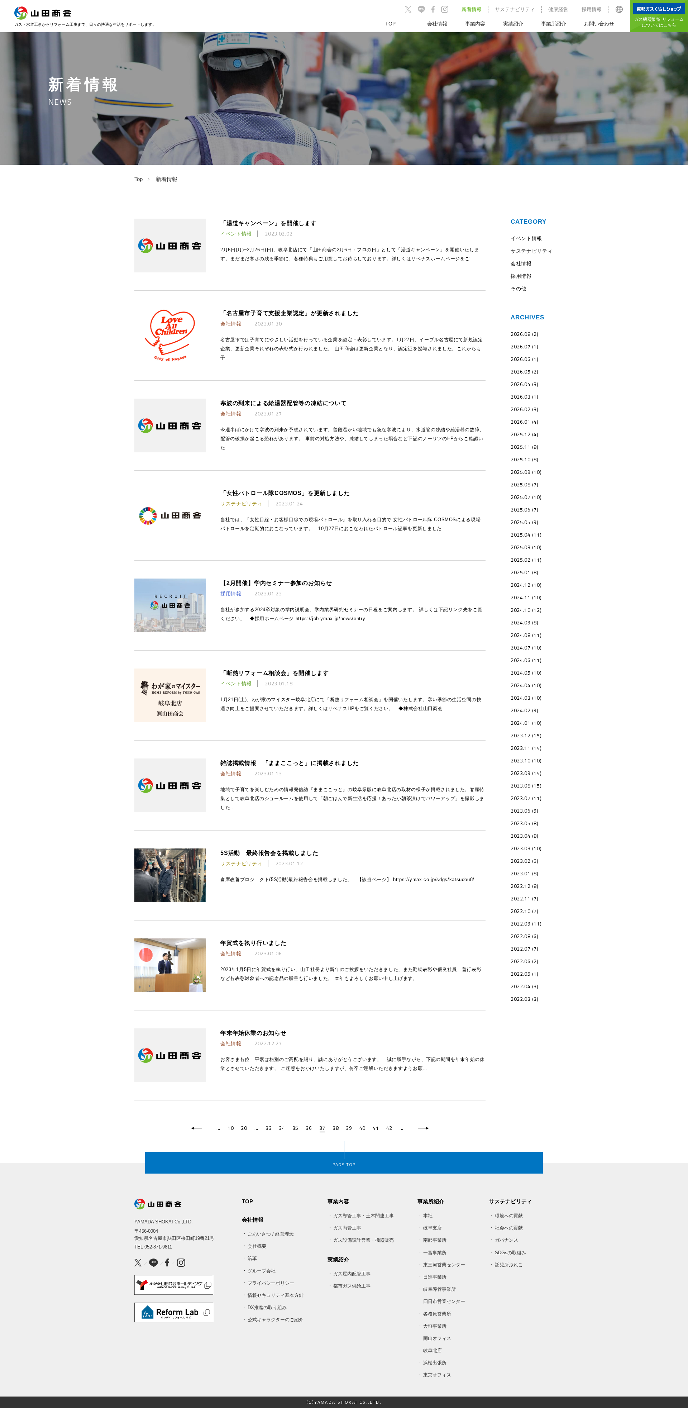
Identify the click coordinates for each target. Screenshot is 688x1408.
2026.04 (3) (525, 384)
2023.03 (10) (526, 848)
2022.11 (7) (525, 898)
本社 (428, 1215)
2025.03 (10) (526, 547)
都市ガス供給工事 (352, 1286)
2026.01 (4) (525, 421)
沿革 (252, 1258)
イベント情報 (526, 238)
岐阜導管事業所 (439, 1289)
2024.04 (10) (526, 685)
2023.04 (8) (525, 835)
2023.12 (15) (526, 735)
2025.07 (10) (526, 497)
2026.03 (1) (525, 396)
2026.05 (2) (525, 371)
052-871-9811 (158, 1247)
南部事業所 (434, 1240)
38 (336, 1128)
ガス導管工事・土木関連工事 (363, 1215)
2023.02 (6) (525, 861)
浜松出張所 (434, 1362)
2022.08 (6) (525, 936)
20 (244, 1128)
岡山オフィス (437, 1338)
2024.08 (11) (526, 635)
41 (376, 1128)
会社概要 (257, 1246)
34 (282, 1128)
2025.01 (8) (525, 572)
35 (295, 1128)
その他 (518, 288)
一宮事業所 (434, 1252)
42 (389, 1128)
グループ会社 (262, 1271)
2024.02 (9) (525, 710)
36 (309, 1128)
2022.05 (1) (525, 973)
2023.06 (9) (525, 810)
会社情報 (521, 263)
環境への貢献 (509, 1215)
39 (349, 1128)
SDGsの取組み (510, 1252)
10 (231, 1128)
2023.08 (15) (526, 785)
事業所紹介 (430, 1201)
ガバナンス (506, 1240)
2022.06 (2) (525, 961)
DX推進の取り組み (267, 1307)
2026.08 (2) (525, 334)
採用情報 (592, 9)
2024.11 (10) (526, 597)
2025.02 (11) (526, 559)
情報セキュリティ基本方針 (276, 1295)
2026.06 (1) (525, 359)
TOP (247, 1201)
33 (269, 1128)
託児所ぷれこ (509, 1264)
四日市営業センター (444, 1301)
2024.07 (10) (526, 647)
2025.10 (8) (525, 459)
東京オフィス (437, 1375)
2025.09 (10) (526, 472)
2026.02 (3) (525, 409)
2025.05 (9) (525, 522)
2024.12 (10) (526, 585)
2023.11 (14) (526, 748)
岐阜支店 (432, 1228)
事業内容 (338, 1201)
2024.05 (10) (526, 672)
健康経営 (558, 9)
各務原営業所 (437, 1314)
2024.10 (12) (526, 610)
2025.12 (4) (525, 434)
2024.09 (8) (525, 622)
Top (138, 179)
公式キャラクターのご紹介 (276, 1319)
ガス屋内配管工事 (352, 1273)
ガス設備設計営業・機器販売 (363, 1240)
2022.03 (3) (525, 999)
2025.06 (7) (525, 509)
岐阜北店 (432, 1350)
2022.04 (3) (525, 986)
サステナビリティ (515, 9)
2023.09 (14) (526, 773)
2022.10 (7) (525, 911)
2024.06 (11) (526, 660)
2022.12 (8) (525, 886)
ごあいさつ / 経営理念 (271, 1234)
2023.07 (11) (526, 798)
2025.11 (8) (525, 447)
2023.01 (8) (525, 873)
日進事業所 (434, 1277)
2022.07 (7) (525, 948)
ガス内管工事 (347, 1228)
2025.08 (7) (525, 484)
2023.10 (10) (526, 760)
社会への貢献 (509, 1228)
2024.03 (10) (526, 697)
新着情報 (472, 9)
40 (362, 1128)
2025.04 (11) (526, 534)
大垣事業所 (434, 1326)
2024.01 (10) (526, 723)
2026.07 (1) (525, 346)
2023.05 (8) (525, 823)
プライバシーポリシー (271, 1283)
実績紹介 (338, 1259)
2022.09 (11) (526, 923)
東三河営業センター (444, 1264)
